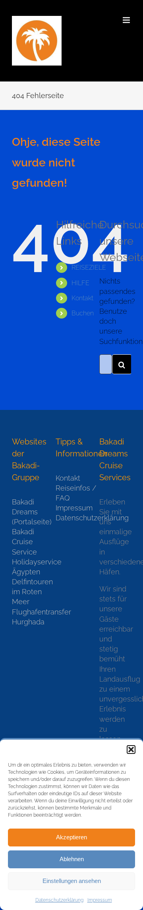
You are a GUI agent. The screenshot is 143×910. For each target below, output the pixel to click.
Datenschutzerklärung (59, 900)
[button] (131, 750)
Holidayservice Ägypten (28, 567)
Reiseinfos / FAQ (71, 493)
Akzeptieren (71, 837)
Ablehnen (72, 859)
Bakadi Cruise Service (24, 541)
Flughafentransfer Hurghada (28, 617)
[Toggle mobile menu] (127, 20)
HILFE (80, 283)
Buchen (83, 313)
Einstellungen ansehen (72, 880)
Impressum (99, 900)
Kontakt (82, 298)
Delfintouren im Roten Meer (28, 592)
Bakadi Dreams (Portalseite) (28, 512)
